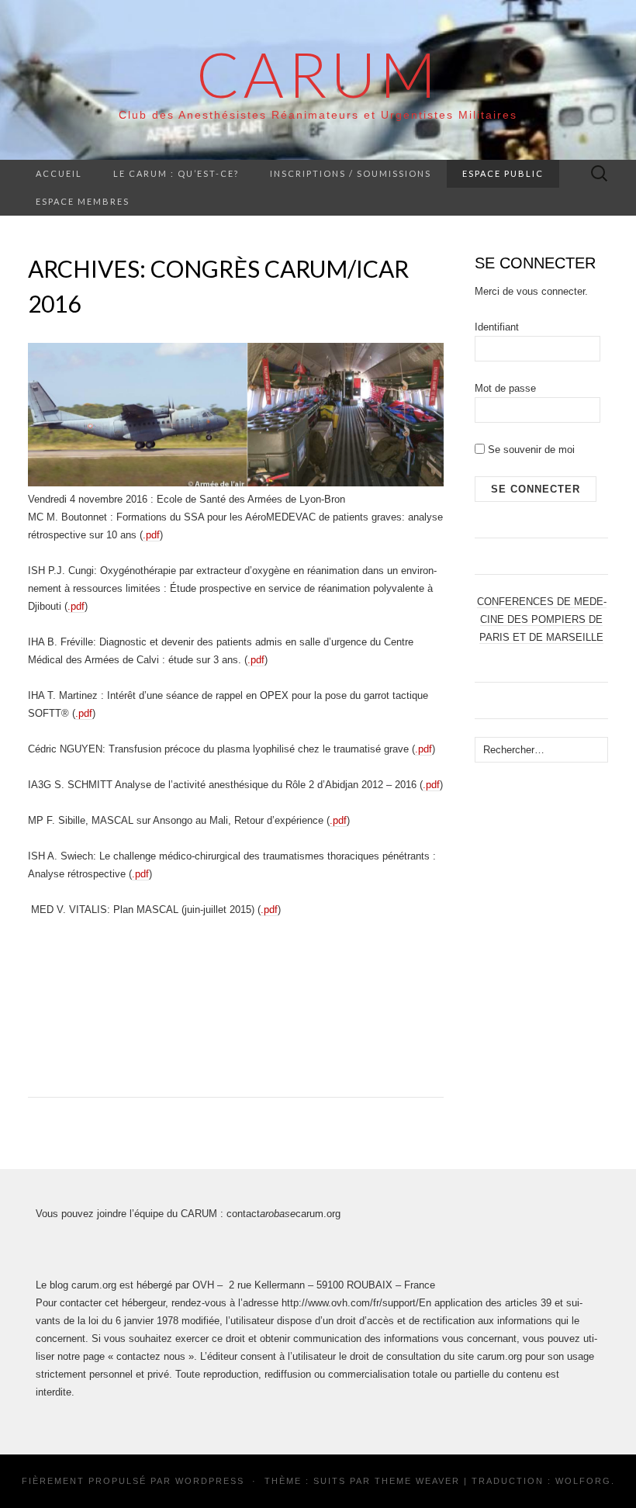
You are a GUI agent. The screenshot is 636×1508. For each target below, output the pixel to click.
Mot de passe (505, 388)
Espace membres (83, 201)
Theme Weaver (417, 1481)
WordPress (209, 1481)
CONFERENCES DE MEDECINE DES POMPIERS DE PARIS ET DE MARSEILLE (542, 619)
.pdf (151, 535)
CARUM (318, 73)
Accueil (59, 173)
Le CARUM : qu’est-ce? (176, 173)
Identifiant (497, 327)
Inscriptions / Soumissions (350, 173)
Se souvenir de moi (530, 449)
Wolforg (583, 1481)
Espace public (503, 173)
